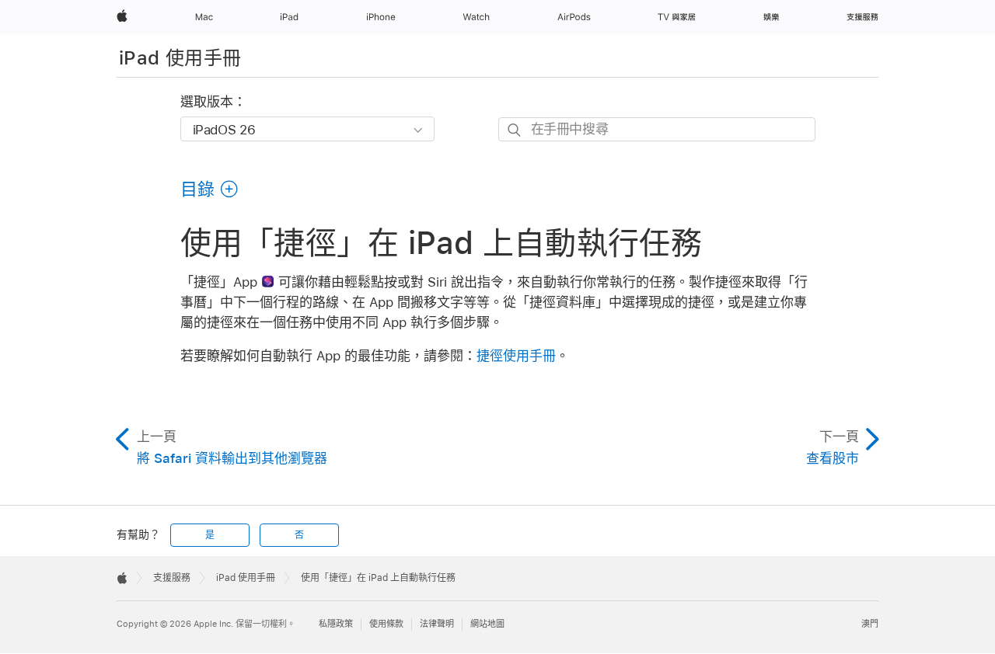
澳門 (869, 623)
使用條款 (386, 623)
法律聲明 (437, 623)
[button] (209, 189)
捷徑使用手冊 (516, 356)
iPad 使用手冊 (180, 58)
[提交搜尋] (515, 130)
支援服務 (171, 577)
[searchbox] (656, 129)
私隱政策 (336, 623)
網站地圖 (487, 623)
